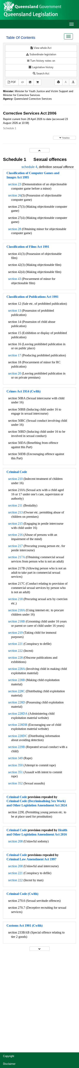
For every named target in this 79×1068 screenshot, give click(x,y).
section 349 (15, 758)
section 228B (16, 680)
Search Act (42, 73)
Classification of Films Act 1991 (27, 246)
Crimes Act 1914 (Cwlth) (23, 391)
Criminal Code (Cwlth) (22, 893)
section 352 (15, 783)
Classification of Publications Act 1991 (32, 296)
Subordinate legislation (42, 54)
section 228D (16, 702)
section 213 (15, 512)
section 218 (15, 599)
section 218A (16, 610)
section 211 (15, 505)
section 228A (16, 669)
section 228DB (17, 724)
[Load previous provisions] (39, 150)
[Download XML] (22, 82)
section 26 (14, 195)
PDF (13, 82)
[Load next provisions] (39, 949)
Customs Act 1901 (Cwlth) (24, 925)
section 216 (15, 534)
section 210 (15, 478)
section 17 (14, 355)
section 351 (15, 772)
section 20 (14, 373)
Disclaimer (9, 1063)
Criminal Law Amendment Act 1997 (31, 859)
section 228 (15, 657)
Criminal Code (16, 472)
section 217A (16, 557)
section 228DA (17, 713)
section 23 (14, 184)
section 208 (15, 841)
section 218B (16, 621)
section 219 (15, 632)
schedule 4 (29, 167)
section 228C (16, 691)
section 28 (14, 229)
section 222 (15, 650)
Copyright (8, 1056)
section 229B (16, 747)
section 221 (15, 643)
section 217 (15, 546)
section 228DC (17, 736)
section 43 (14, 279)
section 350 (15, 765)
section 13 (14, 310)
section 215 (15, 523)
